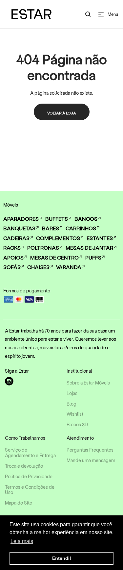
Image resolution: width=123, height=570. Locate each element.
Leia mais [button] (21, 541)
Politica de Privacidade (28, 476)
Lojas (72, 393)
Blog (71, 404)
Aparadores (21, 218)
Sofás (12, 267)
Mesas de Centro (54, 257)
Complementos (58, 238)
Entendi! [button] (61, 558)
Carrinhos (81, 228)
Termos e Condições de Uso (29, 489)
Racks (12, 247)
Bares (50, 228)
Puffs (93, 257)
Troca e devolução (24, 466)
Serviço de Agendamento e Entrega (30, 452)
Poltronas (43, 247)
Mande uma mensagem (91, 460)
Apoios (13, 257)
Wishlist (75, 414)
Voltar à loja (61, 113)
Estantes (100, 238)
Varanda (68, 267)
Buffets (56, 218)
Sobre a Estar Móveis (88, 382)
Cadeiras (16, 238)
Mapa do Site (18, 503)
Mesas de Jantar (89, 247)
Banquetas (19, 228)
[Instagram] (9, 381)
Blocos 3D (77, 424)
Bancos (85, 218)
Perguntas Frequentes (90, 450)
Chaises (38, 267)
